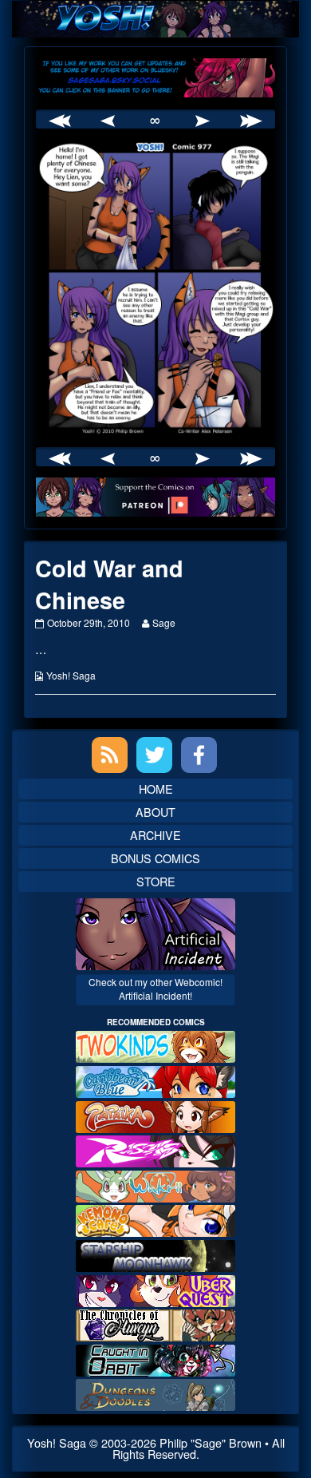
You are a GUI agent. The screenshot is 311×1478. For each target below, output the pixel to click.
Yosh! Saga (71, 675)
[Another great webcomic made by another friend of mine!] (155, 1080)
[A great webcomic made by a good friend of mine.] (155, 1044)
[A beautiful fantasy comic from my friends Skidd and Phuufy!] (155, 1288)
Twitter (154, 755)
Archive (155, 834)
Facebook (199, 755)
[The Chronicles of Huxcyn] (155, 1323)
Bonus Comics (155, 858)
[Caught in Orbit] (155, 1358)
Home (156, 788)
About (155, 811)
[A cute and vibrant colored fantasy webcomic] (155, 1184)
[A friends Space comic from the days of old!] (155, 1254)
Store (155, 881)
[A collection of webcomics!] (155, 1219)
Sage (163, 622)
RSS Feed (110, 755)
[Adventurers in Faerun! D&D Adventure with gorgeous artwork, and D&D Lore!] (155, 1393)
